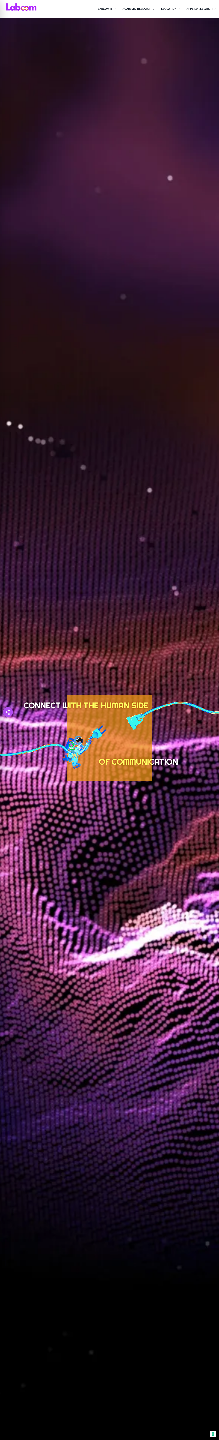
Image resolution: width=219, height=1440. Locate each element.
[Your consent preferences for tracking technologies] (213, 1434)
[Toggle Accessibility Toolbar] (8, 712)
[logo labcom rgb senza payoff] (21, 4)
